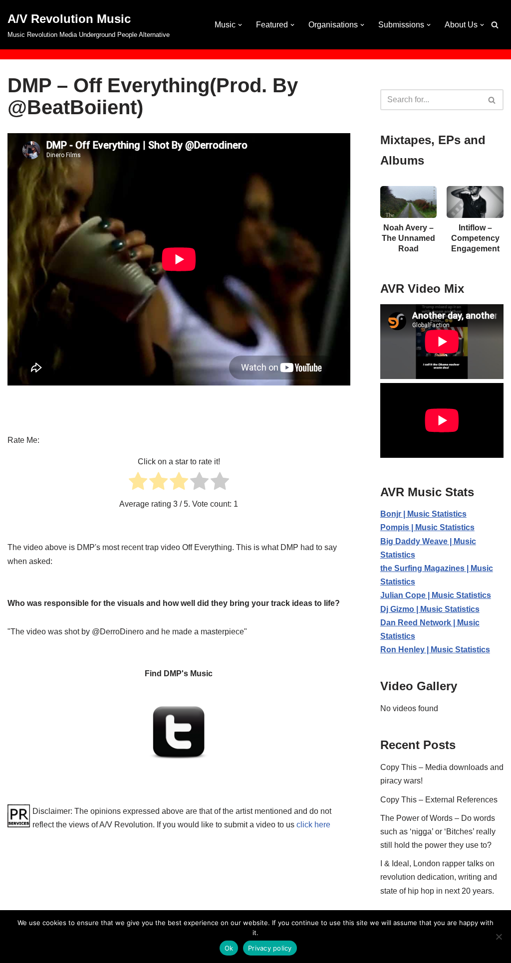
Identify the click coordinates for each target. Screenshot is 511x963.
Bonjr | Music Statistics (423, 514)
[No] (499, 937)
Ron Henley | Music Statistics (435, 649)
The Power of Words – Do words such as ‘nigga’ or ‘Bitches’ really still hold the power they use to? (438, 831)
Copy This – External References (439, 799)
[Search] (495, 24)
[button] (240, 25)
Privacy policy (270, 948)
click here (313, 824)
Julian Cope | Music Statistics (435, 595)
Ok (229, 948)
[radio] (138, 483)
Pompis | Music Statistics (427, 527)
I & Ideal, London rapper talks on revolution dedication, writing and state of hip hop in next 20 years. (438, 877)
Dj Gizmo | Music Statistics (430, 609)
